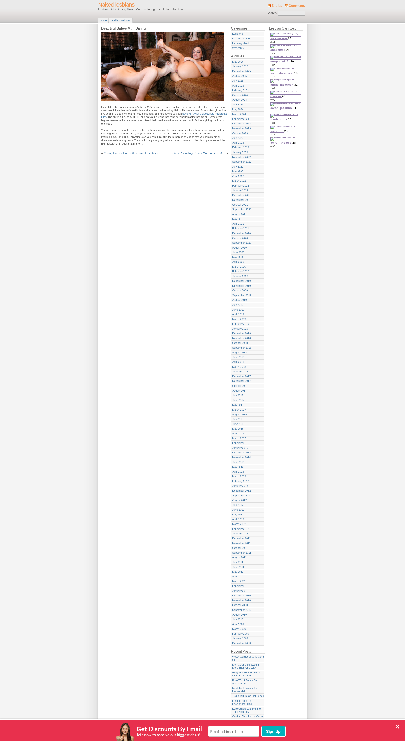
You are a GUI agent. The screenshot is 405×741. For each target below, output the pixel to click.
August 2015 (239, 414)
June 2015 (238, 424)
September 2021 (241, 209)
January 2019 (240, 328)
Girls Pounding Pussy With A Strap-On (198, 153)
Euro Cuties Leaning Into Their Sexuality (246, 710)
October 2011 (240, 547)
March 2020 (239, 266)
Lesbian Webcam (121, 20)
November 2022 (241, 157)
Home (103, 20)
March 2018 (239, 366)
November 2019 (241, 285)
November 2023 (241, 128)
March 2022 (239, 180)
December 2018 (241, 333)
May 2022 (238, 171)
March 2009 (239, 628)
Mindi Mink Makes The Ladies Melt (245, 690)
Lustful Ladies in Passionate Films (242, 702)
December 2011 (241, 538)
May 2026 (238, 61)
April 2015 (238, 433)
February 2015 (240, 443)
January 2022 (240, 190)
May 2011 (237, 571)
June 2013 (238, 462)
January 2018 (240, 371)
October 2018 (240, 343)
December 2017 (241, 376)
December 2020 (241, 233)
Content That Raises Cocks (247, 716)
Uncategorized (240, 43)
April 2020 (238, 262)
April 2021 (238, 223)
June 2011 (238, 567)
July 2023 (237, 138)
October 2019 (240, 290)
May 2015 (238, 428)
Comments (297, 5)
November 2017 (241, 381)
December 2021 (241, 195)
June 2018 (238, 357)
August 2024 (239, 99)
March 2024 (239, 114)
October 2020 (240, 238)
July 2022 (237, 166)
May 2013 (238, 466)
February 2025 (240, 90)
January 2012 (240, 533)
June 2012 (238, 509)
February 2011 (240, 586)
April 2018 (238, 362)
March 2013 (239, 476)
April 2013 (238, 471)
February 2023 (240, 147)
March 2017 (239, 409)
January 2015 (240, 447)
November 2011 (241, 543)
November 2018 (241, 338)
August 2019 (239, 300)
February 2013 (240, 481)
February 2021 (240, 228)
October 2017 (240, 385)
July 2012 (237, 505)
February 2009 (240, 633)
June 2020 (238, 252)
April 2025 (238, 85)
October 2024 (240, 95)
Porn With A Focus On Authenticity (244, 682)
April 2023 (238, 142)
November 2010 (241, 600)
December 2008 (241, 643)
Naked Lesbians (241, 38)
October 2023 (240, 133)
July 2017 (237, 395)
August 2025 (239, 75)
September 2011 (241, 552)
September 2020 (241, 242)
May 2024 (238, 109)
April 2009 (238, 624)
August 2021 (239, 214)
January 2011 (240, 591)
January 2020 (240, 276)
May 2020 (238, 257)
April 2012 (238, 519)
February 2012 (240, 528)
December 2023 (241, 123)
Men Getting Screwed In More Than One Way (246, 666)
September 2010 (241, 609)
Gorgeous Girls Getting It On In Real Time (246, 674)
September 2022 (241, 161)
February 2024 (240, 119)
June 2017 (238, 400)
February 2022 (240, 185)
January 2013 (240, 485)
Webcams (238, 48)
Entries (276, 5)
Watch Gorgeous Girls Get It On (248, 658)
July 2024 (237, 104)
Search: (272, 13)
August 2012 (239, 500)
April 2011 (238, 576)
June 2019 (238, 309)
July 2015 (237, 419)
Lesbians (237, 33)
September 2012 (241, 495)
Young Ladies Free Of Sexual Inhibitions (131, 153)
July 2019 (237, 304)
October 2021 (240, 204)
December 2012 (241, 490)
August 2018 (239, 352)
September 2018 (241, 347)
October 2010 (240, 605)
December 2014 (241, 452)
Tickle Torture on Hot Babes (248, 696)
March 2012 (239, 524)
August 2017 (239, 390)
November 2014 (241, 457)
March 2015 (239, 438)
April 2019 (238, 314)
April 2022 (238, 176)
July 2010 (237, 619)
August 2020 (239, 247)
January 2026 (240, 66)
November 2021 (241, 200)
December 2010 (241, 595)
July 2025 (237, 80)
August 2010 (239, 614)
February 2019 (240, 323)
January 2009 (240, 638)
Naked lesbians (116, 4)
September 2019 (241, 295)
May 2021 (238, 219)
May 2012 (238, 514)
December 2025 (241, 71)
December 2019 (241, 281)
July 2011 (237, 562)
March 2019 (239, 319)
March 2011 (239, 581)
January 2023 (240, 152)
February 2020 (240, 271)
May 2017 (238, 404)
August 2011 (239, 557)
